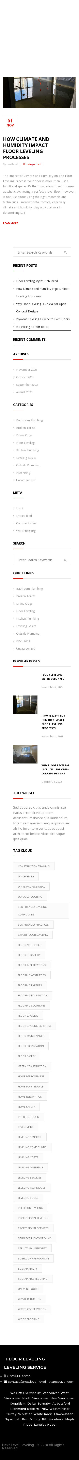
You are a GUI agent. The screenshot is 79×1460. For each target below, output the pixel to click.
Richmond (18, 1409)
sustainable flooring (33, 1279)
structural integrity (32, 1248)
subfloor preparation (33, 1258)
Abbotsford (61, 1403)
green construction (32, 1066)
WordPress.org (26, 531)
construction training (34, 866)
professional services (33, 1228)
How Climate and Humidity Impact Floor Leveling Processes (26, 148)
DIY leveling (26, 876)
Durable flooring (30, 896)
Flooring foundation (32, 995)
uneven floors (28, 1289)
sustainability (27, 1268)
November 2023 (26, 370)
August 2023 (24, 392)
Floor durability (29, 955)
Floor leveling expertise (34, 1026)
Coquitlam (18, 1403)
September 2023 (27, 385)
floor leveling (28, 1015)
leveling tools (28, 1198)
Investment (25, 1127)
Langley (40, 1424)
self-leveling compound (34, 1238)
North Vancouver (35, 1398)
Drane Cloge (24, 435)
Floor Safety (26, 1056)
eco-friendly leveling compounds (32, 910)
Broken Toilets (25, 428)
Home (40, 45)
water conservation (32, 1309)
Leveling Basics (26, 458)
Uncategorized (32, 164)
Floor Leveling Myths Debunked (37, 281)
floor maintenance (31, 1036)
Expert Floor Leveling (33, 935)
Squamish (12, 1419)
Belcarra (33, 1409)
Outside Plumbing (27, 465)
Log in (20, 508)
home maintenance (31, 1086)
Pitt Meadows (52, 1419)
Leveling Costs (28, 1157)
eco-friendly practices (33, 924)
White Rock (42, 1414)
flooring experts (30, 985)
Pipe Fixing (23, 473)
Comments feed (26, 523)
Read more (10, 223)
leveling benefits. (30, 1137)
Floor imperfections (32, 965)
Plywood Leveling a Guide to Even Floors (43, 319)
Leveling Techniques (32, 1187)
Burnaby (44, 1403)
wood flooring (29, 1319)
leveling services (30, 1177)
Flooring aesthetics (32, 975)
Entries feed (24, 516)
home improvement (31, 1076)
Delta (31, 1403)
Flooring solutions (31, 1005)
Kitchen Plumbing (27, 450)
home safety (26, 1107)
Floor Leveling (25, 443)
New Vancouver (62, 1398)
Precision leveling (30, 1208)
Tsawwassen (63, 1414)
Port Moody (31, 1419)
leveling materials (30, 1167)
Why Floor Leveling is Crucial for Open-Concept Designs (41, 307)
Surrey (11, 1414)
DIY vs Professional (31, 886)
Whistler (25, 1414)
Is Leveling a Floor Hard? (32, 327)
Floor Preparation (31, 1046)
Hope (51, 1424)
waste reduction (29, 1299)
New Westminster (56, 1409)
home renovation (30, 1096)
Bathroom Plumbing (29, 420)
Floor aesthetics (29, 945)
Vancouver (51, 1393)
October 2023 (25, 377)
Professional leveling (33, 1218)
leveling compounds (32, 1147)
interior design (28, 1117)
